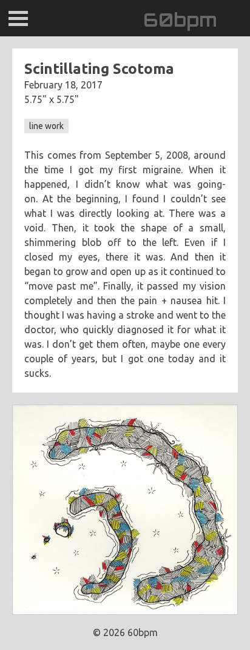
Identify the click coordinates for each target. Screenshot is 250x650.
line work (46, 126)
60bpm (180, 19)
